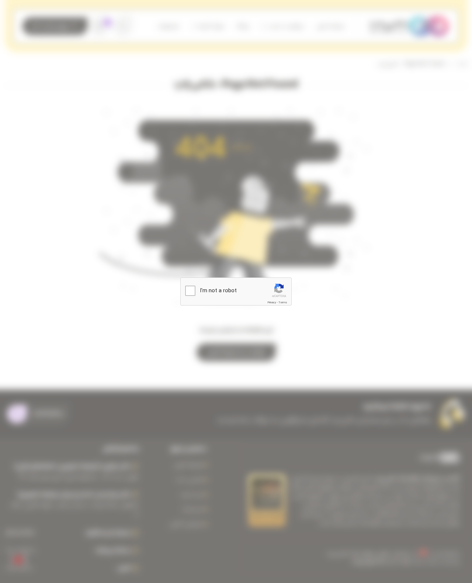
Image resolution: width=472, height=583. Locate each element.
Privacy (271, 302)
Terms (282, 302)
